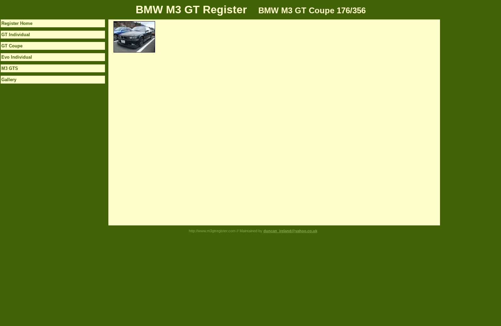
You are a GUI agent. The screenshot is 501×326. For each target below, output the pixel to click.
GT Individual (15, 34)
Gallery (8, 79)
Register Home (16, 23)
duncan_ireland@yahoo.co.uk (290, 231)
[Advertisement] (467, 121)
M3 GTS (9, 68)
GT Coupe (11, 45)
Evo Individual (16, 57)
